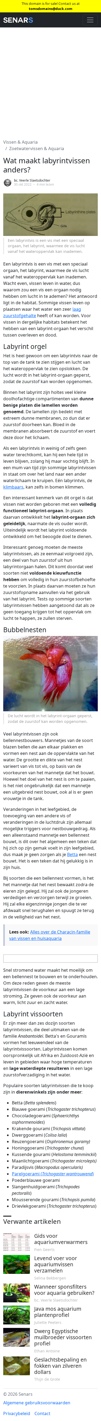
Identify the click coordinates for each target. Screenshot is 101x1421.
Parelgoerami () (53, 1174)
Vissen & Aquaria (20, 142)
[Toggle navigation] (90, 20)
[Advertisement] (50, 80)
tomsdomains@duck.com (50, 8)
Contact (42, 1413)
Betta (72, 854)
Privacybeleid (16, 1413)
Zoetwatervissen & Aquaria (36, 148)
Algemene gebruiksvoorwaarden (36, 1403)
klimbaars (13, 487)
